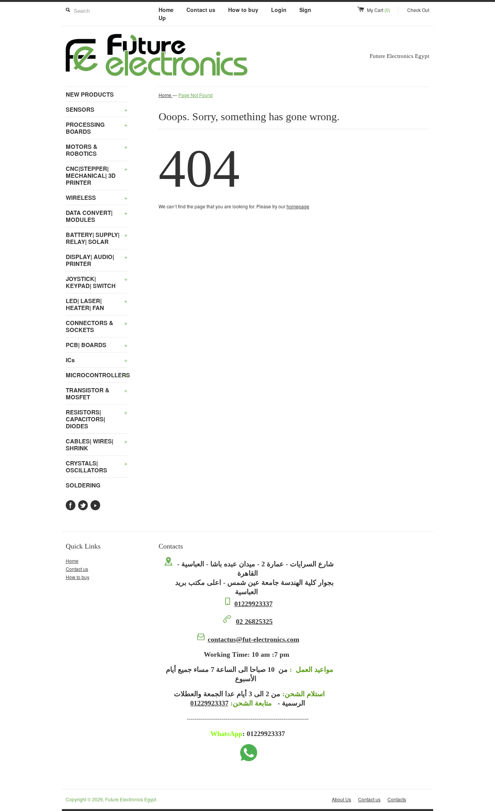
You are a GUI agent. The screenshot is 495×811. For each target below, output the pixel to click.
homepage (298, 206)
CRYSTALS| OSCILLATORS (97, 466)
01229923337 (253, 604)
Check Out (418, 10)
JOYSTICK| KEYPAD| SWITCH (97, 282)
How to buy (243, 10)
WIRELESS (97, 197)
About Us (341, 799)
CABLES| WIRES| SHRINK (97, 444)
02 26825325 (254, 621)
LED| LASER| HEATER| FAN (97, 304)
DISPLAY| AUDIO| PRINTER (97, 260)
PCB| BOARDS (97, 345)
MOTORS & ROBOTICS (97, 150)
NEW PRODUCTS (90, 94)
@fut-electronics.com (253, 639)
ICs (97, 360)
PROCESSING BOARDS (97, 128)
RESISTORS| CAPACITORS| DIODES (97, 419)
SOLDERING (83, 485)
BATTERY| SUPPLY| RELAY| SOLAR (97, 238)
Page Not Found (195, 95)
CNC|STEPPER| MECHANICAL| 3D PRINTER (97, 175)
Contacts (396, 799)
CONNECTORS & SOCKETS (97, 326)
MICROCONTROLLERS (97, 375)
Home (166, 10)
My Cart (378, 10)
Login (279, 10)
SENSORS (97, 109)
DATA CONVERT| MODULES (97, 216)
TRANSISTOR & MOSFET (97, 393)
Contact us (200, 10)
